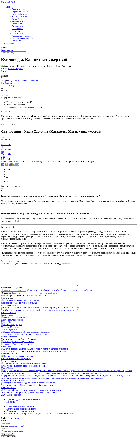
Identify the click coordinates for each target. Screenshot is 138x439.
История (16, 31)
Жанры (9, 7)
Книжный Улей (8, 2)
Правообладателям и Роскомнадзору (23, 399)
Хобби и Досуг (19, 21)
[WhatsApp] (14, 164)
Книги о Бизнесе (19, 14)
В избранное (7, 83)
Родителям (17, 24)
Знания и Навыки (20, 16)
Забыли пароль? (16, 426)
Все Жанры (17, 41)
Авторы (10, 43)
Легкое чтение (18, 9)
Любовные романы (21, 36)
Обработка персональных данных (22, 411)
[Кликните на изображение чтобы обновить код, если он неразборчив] (59, 290)
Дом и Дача (17, 19)
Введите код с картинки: (12, 287)
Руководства (32, 80)
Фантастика (17, 33)
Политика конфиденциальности (21, 409)
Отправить (6, 293)
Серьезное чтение (20, 11)
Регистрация (7, 50)
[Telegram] (17, 164)
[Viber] (10, 164)
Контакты (10, 402)
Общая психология (16, 80)
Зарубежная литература (22, 38)
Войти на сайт (8, 434)
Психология (17, 28)
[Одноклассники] (6, 164)
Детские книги (19, 26)
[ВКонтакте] (2, 164)
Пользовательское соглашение (20, 406)
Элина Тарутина (15, 68)
